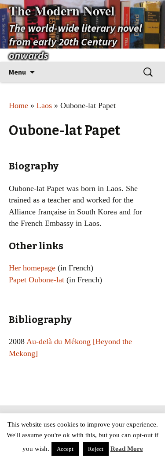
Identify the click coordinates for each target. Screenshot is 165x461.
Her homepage (32, 267)
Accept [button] (65, 449)
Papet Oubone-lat (36, 279)
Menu (17, 71)
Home (18, 105)
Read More (126, 448)
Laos (44, 105)
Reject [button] (95, 449)
